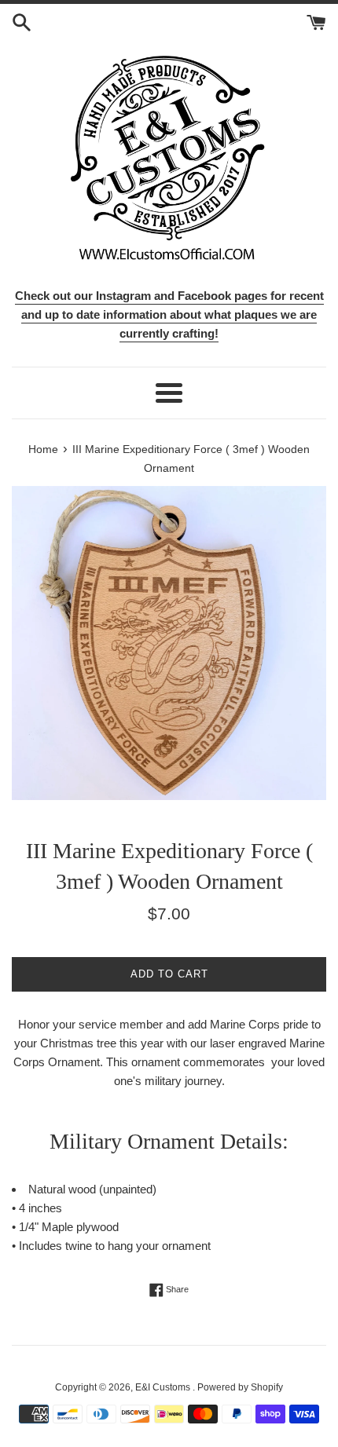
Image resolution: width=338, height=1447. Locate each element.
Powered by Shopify (240, 1387)
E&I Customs (164, 1387)
